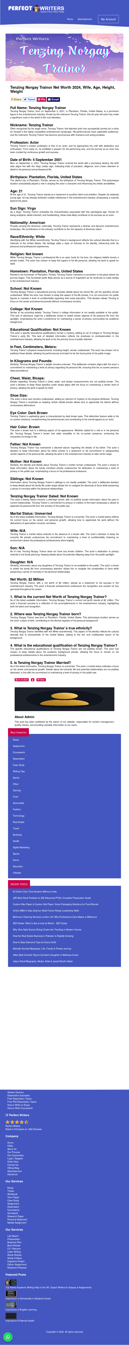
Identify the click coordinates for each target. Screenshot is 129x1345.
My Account (108, 19)
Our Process (13, 1152)
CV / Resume (14, 1248)
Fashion (17, 809)
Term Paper (13, 1197)
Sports (16, 777)
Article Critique (14, 1258)
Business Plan (14, 1242)
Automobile (18, 803)
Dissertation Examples (18, 1095)
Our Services (14, 1181)
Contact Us (12, 1164)
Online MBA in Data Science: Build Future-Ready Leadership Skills (46, 910)
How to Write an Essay (18, 1104)
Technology (18, 815)
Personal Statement (17, 1219)
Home (70, 19)
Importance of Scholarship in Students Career (28, 1298)
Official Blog (13, 1167)
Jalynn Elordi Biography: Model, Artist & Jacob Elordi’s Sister (43, 961)
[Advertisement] (69, 991)
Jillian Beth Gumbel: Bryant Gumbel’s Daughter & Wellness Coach (46, 954)
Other (42, 679)
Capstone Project (16, 1261)
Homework (12, 1213)
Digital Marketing (21, 847)
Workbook (12, 1194)
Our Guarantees (15, 1155)
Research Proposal (16, 1267)
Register (19, 1158)
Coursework (19, 752)
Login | (11, 1158)
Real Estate (18, 822)
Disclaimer (12, 1174)
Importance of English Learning (21, 1309)
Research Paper (15, 1216)
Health (16, 841)
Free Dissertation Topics (19, 1098)
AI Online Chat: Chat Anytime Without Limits (35, 891)
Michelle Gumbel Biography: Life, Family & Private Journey (42, 948)
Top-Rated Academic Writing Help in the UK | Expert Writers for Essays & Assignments (48, 1287)
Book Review (13, 1245)
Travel (16, 828)
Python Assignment (17, 1264)
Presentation (13, 1239)
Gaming (17, 790)
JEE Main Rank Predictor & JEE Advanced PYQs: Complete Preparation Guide (52, 897)
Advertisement (85, 19)
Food (15, 796)
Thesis (10, 1190)
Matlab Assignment (16, 1222)
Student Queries (15, 1092)
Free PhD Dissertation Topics (21, 1101)
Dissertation (19, 758)
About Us (12, 1148)
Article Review (14, 1254)
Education (18, 866)
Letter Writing (14, 1251)
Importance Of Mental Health (20, 1320)
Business (17, 834)
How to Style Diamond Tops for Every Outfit (34, 942)
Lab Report (13, 1235)
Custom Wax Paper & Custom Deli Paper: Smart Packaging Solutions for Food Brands (55, 904)
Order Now (12, 1161)
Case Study (18, 765)
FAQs (10, 1145)
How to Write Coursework (20, 1108)
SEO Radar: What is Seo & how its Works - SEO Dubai (40, 923)
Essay (16, 739)
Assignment (19, 746)
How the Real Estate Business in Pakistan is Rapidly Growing (43, 935)
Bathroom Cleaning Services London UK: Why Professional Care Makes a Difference (55, 916)
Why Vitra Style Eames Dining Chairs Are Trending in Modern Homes (47, 929)
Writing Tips (19, 771)
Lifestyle (17, 872)
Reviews (37, 1129)
